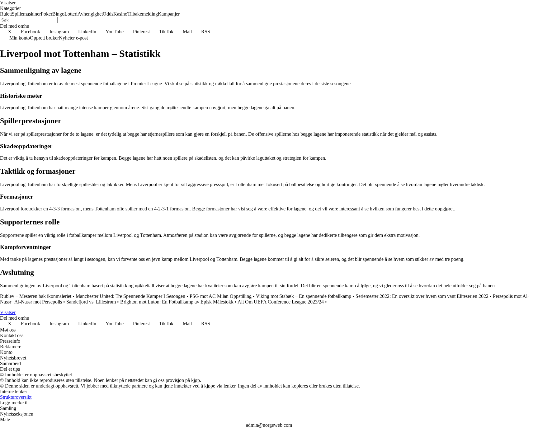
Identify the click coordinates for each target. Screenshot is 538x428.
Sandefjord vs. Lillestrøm (91, 301)
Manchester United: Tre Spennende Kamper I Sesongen (130, 296)
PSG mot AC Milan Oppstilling (221, 296)
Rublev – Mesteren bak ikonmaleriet (35, 296)
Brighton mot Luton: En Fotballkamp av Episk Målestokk (177, 301)
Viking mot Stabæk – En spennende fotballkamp (303, 296)
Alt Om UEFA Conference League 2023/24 (281, 301)
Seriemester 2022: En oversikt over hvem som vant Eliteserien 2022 (422, 296)
